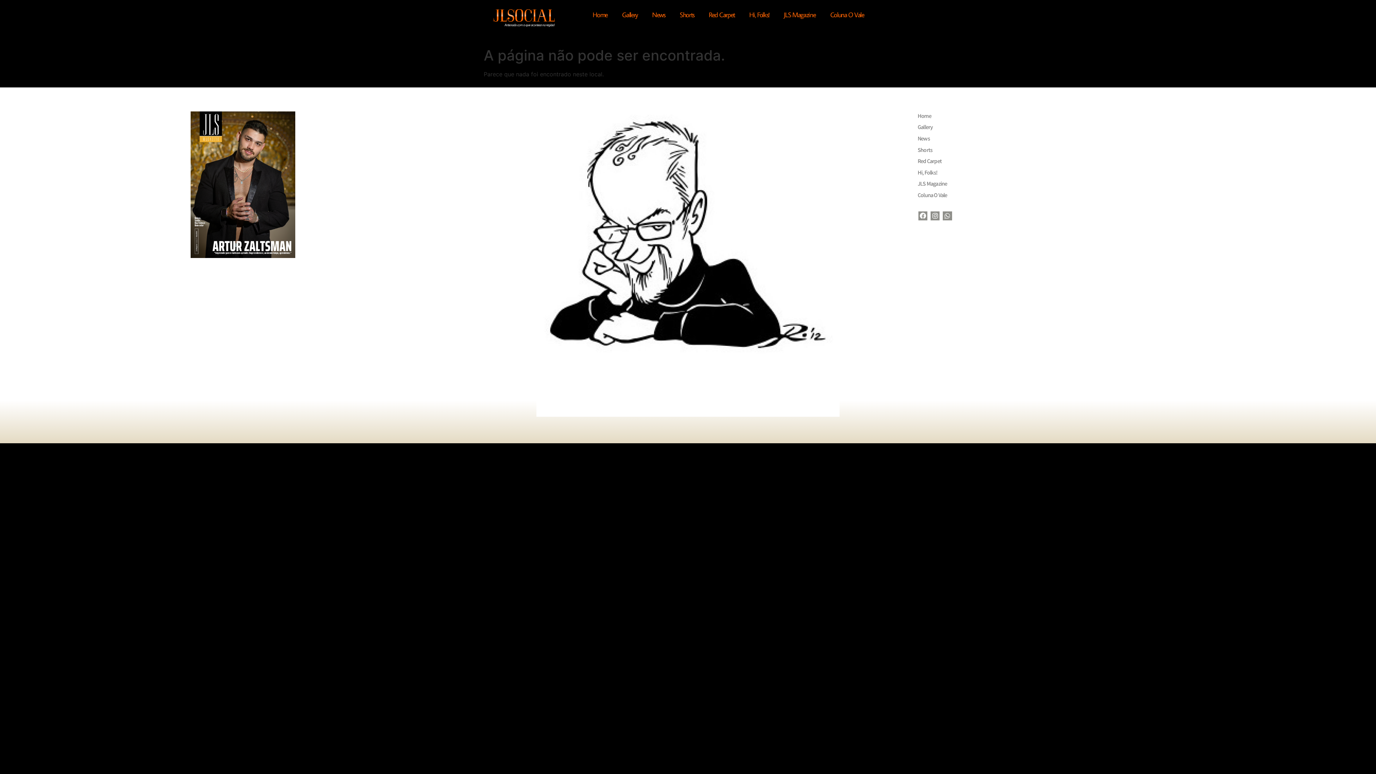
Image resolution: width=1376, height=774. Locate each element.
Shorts (687, 14)
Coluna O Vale (847, 14)
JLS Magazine (800, 14)
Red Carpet (722, 14)
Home (600, 14)
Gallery (630, 14)
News (658, 14)
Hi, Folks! (759, 14)
